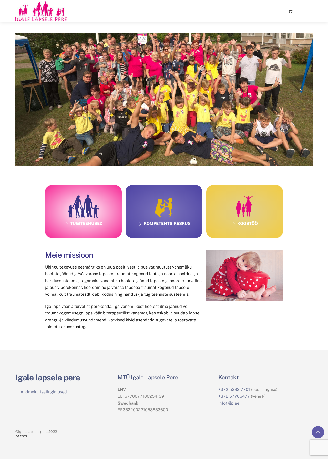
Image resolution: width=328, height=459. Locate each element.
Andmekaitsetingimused (43, 391)
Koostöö (247, 223)
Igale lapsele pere (47, 377)
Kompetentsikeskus (167, 223)
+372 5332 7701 (234, 389)
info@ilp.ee (228, 403)
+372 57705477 (234, 396)
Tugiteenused (86, 223)
